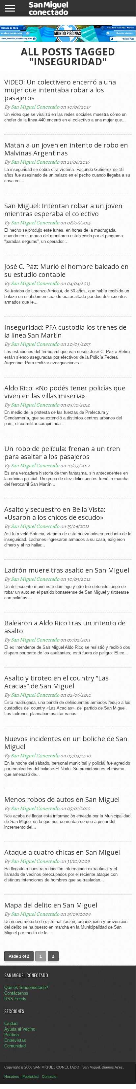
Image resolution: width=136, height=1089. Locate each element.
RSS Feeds (15, 998)
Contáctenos (16, 993)
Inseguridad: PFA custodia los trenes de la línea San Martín (65, 331)
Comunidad (15, 1045)
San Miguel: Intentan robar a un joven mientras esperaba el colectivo (63, 210)
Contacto (49, 1076)
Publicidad (30, 1076)
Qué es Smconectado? (26, 987)
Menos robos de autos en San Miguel (62, 800)
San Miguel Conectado (35, 107)
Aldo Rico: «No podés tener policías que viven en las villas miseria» (64, 392)
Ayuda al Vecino (19, 1029)
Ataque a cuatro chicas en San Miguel (62, 852)
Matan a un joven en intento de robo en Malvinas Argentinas (66, 149)
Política (11, 1034)
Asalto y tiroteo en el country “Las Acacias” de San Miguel (56, 682)
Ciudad (10, 1023)
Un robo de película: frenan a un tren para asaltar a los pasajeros (62, 453)
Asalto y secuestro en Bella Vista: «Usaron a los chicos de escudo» (54, 513)
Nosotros (11, 1076)
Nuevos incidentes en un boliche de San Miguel (65, 743)
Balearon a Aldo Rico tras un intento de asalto (64, 627)
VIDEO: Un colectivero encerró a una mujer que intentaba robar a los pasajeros (60, 90)
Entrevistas (15, 1040)
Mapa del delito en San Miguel (50, 905)
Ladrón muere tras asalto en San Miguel (66, 570)
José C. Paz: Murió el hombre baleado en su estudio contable (66, 271)
